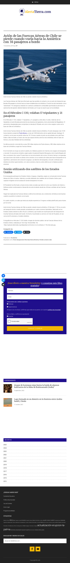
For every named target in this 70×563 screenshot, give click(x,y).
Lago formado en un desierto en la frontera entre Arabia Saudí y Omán (38, 400)
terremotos (12, 529)
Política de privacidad (9, 500)
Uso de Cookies (8, 503)
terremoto (63, 520)
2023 (5, 451)
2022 (5, 454)
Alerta (41, 522)
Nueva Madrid (33, 520)
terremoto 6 (32, 529)
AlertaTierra (35, 12)
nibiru (11, 520)
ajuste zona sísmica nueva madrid (50, 522)
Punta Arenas (23, 133)
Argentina (6, 522)
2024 (5, 448)
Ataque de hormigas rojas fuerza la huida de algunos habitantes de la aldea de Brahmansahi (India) (36, 386)
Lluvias (27, 522)
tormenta (23, 520)
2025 (5, 445)
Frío (8, 525)
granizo (20, 525)
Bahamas (12, 525)
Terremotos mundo (36, 522)
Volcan (24, 525)
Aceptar (10, 316)
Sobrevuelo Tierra (11, 522)
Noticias (10, 304)
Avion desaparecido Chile (20, 239)
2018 (5, 468)
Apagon (27, 525)
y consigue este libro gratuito (46, 284)
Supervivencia (12, 307)
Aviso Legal (7, 507)
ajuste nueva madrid (48, 520)
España (59, 522)
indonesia (17, 522)
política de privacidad (54, 310)
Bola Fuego (15, 520)
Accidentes (14, 237)
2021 (5, 458)
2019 (5, 464)
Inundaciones (22, 522)
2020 (5, 461)
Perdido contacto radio (46, 239)
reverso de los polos (39, 529)
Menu (36, 2)
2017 (5, 471)
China (8, 520)
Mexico (5, 520)
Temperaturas (57, 520)
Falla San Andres (39, 520)
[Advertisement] (35, 23)
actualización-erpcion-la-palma (23, 529)
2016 (5, 474)
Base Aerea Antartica (33, 239)
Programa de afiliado (9, 510)
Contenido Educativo (9, 496)
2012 (5, 481)
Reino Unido (16, 525)
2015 (5, 478)
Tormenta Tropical (33, 525)
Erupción (27, 520)
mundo (19, 520)
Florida (30, 522)
